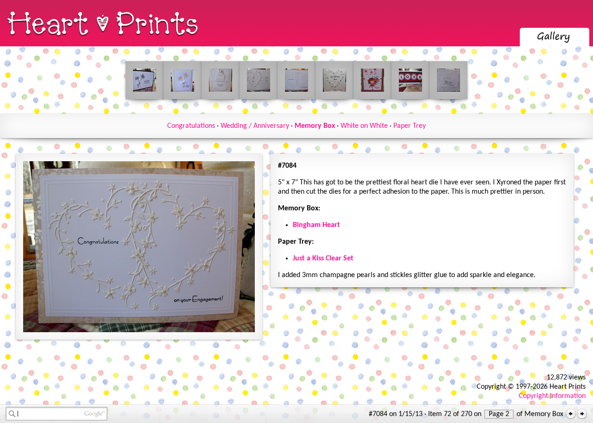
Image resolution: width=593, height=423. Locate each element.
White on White (364, 126)
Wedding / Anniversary (255, 126)
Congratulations (191, 126)
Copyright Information (552, 396)
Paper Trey (409, 126)
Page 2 (499, 414)
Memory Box (315, 126)
